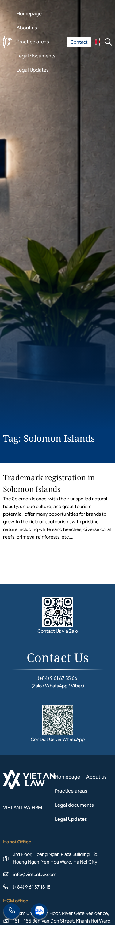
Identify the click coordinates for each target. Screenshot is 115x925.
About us (27, 28)
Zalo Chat (39, 911)
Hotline (11, 911)
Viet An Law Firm (99, 42)
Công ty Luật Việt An (95, 42)
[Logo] (7, 42)
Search (108, 42)
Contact (79, 42)
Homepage (29, 14)
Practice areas (33, 42)
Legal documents (36, 56)
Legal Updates (33, 70)
